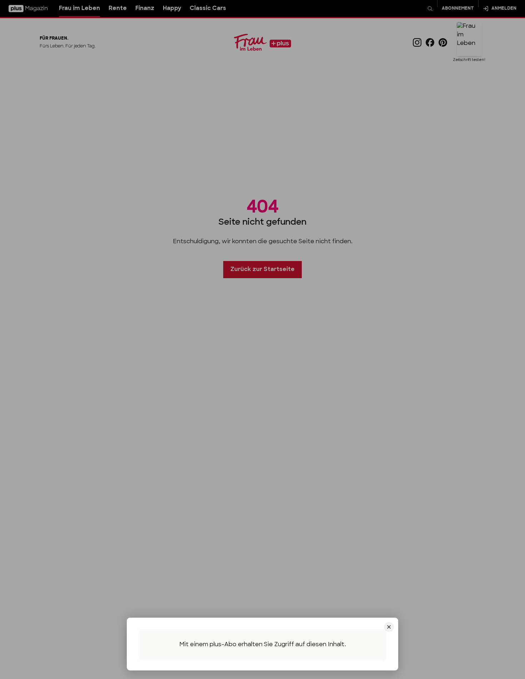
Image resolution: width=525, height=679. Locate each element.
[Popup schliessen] (262, 339)
